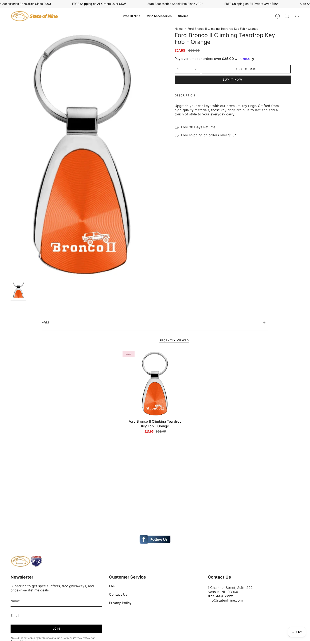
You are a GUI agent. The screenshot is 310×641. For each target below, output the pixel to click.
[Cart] (297, 16)
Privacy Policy (81, 638)
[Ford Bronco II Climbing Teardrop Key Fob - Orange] (155, 383)
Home (179, 28)
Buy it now (232, 79)
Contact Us (118, 594)
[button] (131, 16)
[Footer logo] (26, 561)
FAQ (45, 322)
